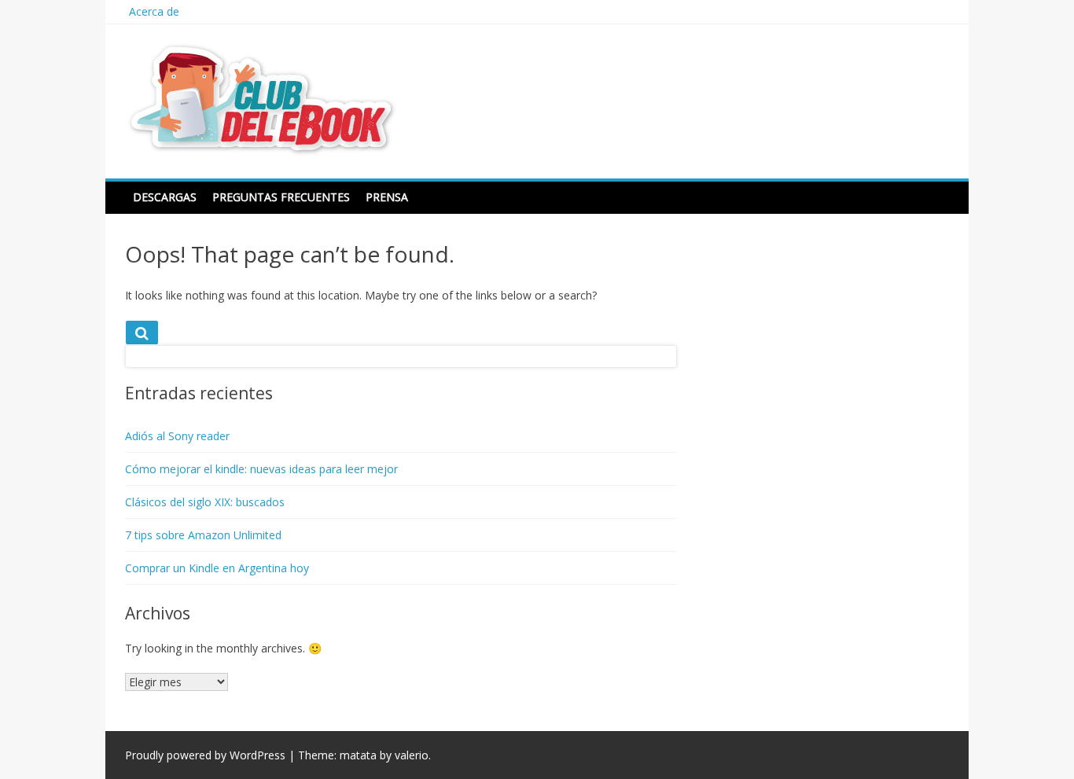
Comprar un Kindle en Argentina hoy (217, 567)
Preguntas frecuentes (281, 196)
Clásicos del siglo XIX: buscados (205, 501)
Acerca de (154, 11)
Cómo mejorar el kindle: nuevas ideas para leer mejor (261, 468)
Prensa (387, 196)
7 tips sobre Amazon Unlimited (203, 534)
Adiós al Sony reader (177, 435)
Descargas (165, 196)
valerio (411, 755)
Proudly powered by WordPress (205, 755)
